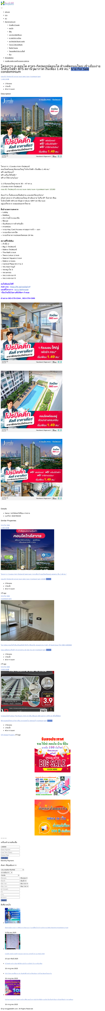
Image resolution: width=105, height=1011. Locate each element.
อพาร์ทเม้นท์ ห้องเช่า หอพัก (17, 41)
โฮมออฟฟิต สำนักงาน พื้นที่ (17, 51)
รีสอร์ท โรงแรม (13, 48)
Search (4, 900)
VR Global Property (8, 735)
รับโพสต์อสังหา (9, 58)
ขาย (6, 15)
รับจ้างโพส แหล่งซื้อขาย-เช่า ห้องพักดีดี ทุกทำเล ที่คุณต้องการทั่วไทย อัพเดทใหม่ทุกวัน (28, 973)
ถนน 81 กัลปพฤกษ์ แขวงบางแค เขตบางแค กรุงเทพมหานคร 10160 (23, 579)
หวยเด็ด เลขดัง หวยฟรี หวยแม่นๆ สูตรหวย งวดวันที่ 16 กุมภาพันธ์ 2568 (25, 954)
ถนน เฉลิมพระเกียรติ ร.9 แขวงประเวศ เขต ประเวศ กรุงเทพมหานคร (23, 650)
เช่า (6, 18)
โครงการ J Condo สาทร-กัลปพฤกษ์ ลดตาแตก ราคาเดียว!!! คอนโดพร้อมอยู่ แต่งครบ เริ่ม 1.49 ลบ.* (34, 574)
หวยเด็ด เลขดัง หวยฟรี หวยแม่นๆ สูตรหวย (17, 61)
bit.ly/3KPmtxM (21, 290)
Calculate (4, 858)
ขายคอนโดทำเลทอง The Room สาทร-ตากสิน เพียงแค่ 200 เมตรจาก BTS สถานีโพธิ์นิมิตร (31, 716)
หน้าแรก (7, 12)
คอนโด (11, 28)
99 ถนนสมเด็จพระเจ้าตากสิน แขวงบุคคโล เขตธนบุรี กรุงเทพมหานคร (24, 721)
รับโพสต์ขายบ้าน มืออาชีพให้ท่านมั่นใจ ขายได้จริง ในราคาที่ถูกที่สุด (23, 963)
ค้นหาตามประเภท (10, 22)
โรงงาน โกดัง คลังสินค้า (16, 45)
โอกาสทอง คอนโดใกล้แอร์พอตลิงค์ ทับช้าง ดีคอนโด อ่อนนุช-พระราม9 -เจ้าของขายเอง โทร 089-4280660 (36, 645)
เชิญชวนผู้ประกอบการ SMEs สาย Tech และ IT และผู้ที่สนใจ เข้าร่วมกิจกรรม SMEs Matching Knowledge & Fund (36, 927)
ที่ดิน (10, 32)
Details (48, 579)
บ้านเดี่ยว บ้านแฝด (14, 25)
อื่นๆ (10, 54)
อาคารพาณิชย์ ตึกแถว (15, 35)
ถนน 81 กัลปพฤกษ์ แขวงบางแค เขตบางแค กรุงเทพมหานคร (21, 76)
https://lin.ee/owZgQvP (20, 287)
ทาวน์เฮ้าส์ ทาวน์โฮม (15, 38)
